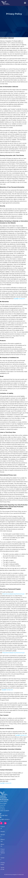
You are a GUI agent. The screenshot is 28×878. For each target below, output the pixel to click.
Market (3, 831)
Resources (3, 840)
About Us (2, 845)
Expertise (3, 827)
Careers (2, 858)
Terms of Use (2, 868)
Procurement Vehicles (3, 851)
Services (3, 835)
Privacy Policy (3, 863)
